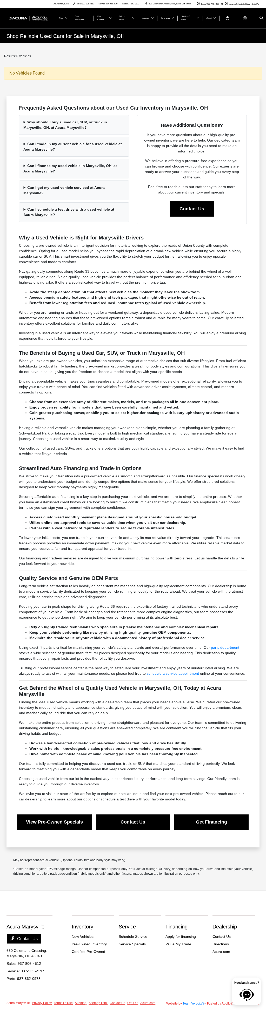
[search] (261, 18)
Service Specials (132, 944)
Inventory (82, 926)
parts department (225, 647)
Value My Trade (178, 944)
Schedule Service (133, 936)
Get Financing (211, 822)
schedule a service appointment (173, 673)
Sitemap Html (98, 1003)
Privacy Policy (42, 1003)
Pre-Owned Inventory (89, 944)
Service (127, 926)
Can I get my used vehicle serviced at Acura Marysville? (64, 190)
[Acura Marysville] (30, 18)
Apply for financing (180, 936)
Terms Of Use (63, 1003)
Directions (220, 944)
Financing (176, 926)
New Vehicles (83, 936)
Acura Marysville (18, 1003)
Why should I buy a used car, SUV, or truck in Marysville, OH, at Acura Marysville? (65, 125)
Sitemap (81, 1003)
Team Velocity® (193, 1003)
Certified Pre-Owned (88, 951)
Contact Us (191, 208)
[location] (146, 4)
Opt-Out (132, 1003)
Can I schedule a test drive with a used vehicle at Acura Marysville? (68, 212)
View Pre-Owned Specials (54, 822)
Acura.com (221, 951)
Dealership (224, 926)
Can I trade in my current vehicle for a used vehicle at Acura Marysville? (72, 146)
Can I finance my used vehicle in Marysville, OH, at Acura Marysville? (70, 168)
